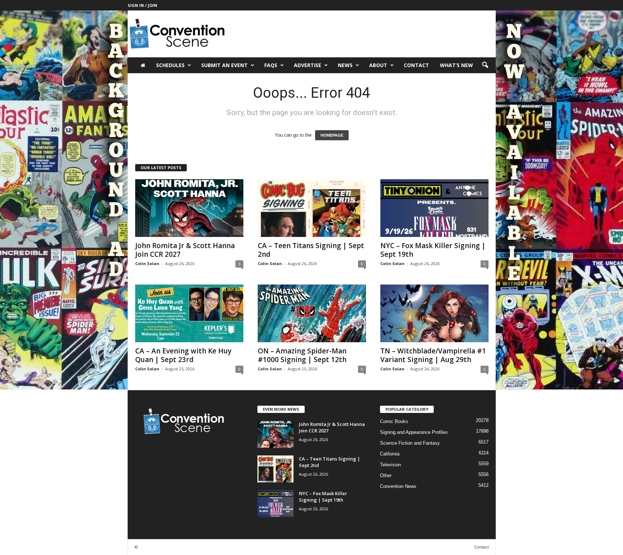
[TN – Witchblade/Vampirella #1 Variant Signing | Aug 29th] (434, 313)
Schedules (170, 65)
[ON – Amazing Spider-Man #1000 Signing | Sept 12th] (312, 313)
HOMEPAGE (332, 135)
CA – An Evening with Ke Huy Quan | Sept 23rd (183, 355)
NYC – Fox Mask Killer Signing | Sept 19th (433, 250)
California (389, 454)
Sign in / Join (142, 5)
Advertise (307, 65)
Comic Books (394, 421)
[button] (485, 65)
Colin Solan (147, 263)
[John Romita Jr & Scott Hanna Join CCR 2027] (189, 208)
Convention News (398, 486)
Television (390, 464)
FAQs (270, 65)
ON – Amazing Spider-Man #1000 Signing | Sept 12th (302, 355)
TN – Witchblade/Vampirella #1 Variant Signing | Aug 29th (433, 355)
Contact (416, 65)
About (378, 65)
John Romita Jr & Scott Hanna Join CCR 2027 (185, 250)
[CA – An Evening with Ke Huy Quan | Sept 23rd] (189, 313)
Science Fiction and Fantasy (410, 443)
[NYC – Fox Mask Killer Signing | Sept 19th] (434, 208)
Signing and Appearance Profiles (414, 432)
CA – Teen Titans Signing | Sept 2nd (311, 250)
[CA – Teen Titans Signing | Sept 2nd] (312, 208)
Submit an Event (224, 65)
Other (386, 475)
